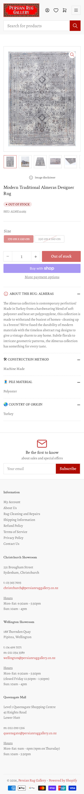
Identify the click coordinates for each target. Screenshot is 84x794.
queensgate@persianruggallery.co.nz (30, 733)
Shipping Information (19, 519)
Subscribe (68, 468)
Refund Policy (13, 525)
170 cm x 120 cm (19, 239)
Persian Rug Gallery (32, 780)
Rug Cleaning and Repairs (21, 513)
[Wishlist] (56, 10)
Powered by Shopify (63, 780)
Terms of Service (15, 531)
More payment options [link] (42, 276)
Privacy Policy (13, 537)
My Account (11, 501)
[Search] (75, 25)
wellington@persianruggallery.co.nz (29, 657)
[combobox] (42, 25)
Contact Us (11, 543)
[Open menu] (76, 10)
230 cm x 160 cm (49, 239)
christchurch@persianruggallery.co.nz (30, 587)
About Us (10, 507)
